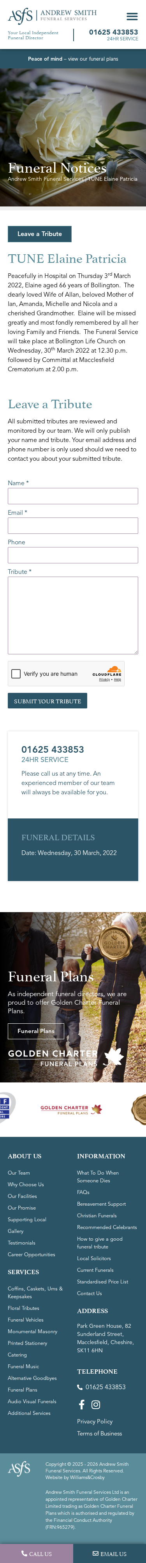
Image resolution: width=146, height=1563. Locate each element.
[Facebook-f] (82, 1404)
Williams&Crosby (87, 1477)
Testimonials (21, 1243)
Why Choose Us (26, 1185)
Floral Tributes (23, 1308)
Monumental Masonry (32, 1332)
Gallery (15, 1231)
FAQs (83, 1192)
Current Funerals (95, 1270)
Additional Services (29, 1413)
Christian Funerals (97, 1216)
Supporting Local (27, 1220)
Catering (17, 1355)
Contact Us (89, 1293)
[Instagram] (96, 1404)
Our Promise (22, 1208)
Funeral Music (23, 1367)
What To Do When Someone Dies (98, 1177)
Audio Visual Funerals (32, 1402)
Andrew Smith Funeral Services (46, 179)
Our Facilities (22, 1196)
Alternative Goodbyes (32, 1378)
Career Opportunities (31, 1255)
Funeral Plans (22, 1390)
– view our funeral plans (73, 59)
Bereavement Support (101, 1204)
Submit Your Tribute (47, 700)
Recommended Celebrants (107, 1227)
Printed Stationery (27, 1343)
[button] (132, 16)
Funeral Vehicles (26, 1320)
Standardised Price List (102, 1282)
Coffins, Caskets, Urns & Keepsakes (35, 1293)
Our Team (19, 1173)
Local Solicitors (94, 1258)
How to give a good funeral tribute (100, 1243)
